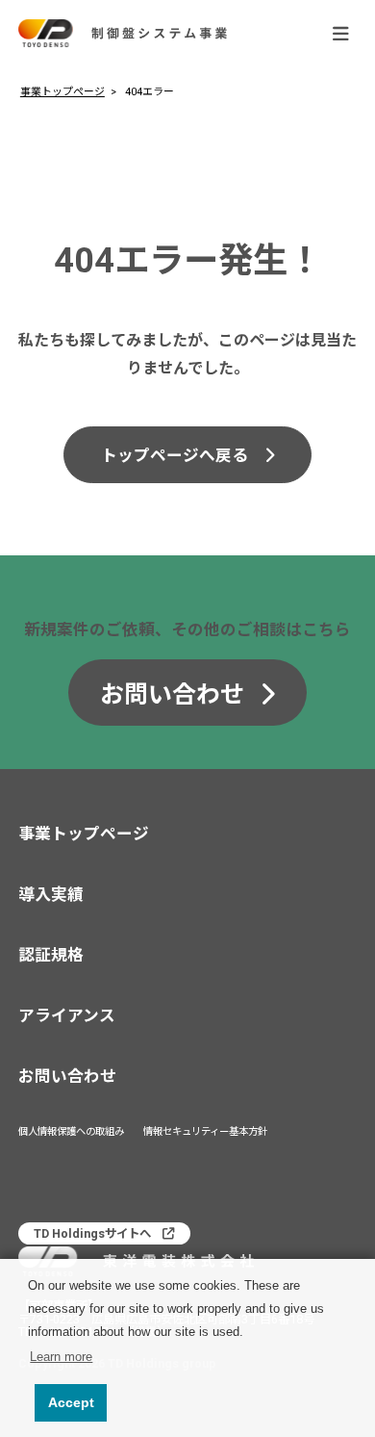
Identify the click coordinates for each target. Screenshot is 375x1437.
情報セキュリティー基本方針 (205, 1131)
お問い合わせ (172, 694)
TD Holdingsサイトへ (92, 1233)
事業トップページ (62, 92)
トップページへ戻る (174, 456)
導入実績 (51, 894)
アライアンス (66, 1016)
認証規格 (51, 955)
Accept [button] (71, 1402)
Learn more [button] (61, 1356)
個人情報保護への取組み (71, 1131)
